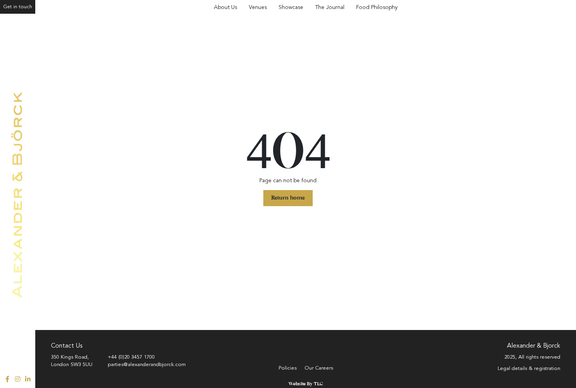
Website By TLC (305, 383)
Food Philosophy (377, 7)
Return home (288, 198)
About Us (225, 7)
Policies (288, 368)
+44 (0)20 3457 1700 (131, 357)
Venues (258, 7)
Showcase (291, 7)
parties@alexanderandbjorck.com (147, 364)
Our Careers (318, 368)
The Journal (329, 7)
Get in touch (17, 7)
